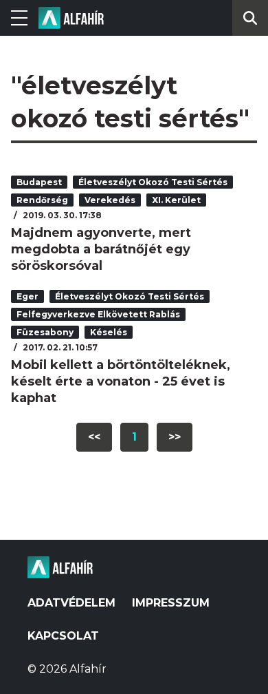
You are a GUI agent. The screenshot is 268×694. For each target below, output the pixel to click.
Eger (27, 296)
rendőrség (42, 200)
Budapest (39, 182)
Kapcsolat (63, 635)
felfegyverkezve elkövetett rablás (98, 314)
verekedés (110, 200)
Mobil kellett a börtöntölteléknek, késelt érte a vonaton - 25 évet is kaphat (120, 381)
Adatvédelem (71, 602)
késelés (108, 332)
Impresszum (171, 602)
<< (94, 436)
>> (174, 436)
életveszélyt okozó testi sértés (152, 182)
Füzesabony (45, 332)
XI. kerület (176, 200)
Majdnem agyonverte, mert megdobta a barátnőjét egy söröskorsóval (101, 249)
